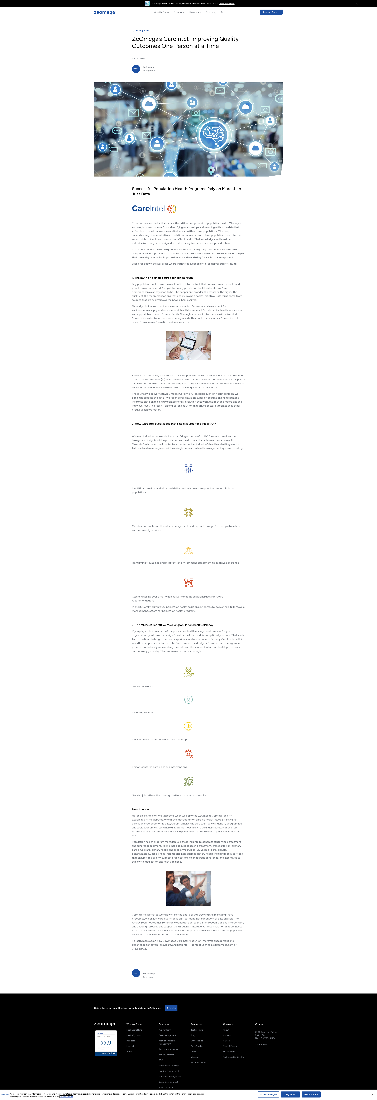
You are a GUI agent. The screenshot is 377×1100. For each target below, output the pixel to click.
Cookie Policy (66, 1097)
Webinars (195, 1057)
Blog (193, 1035)
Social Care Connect (168, 1082)
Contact (227, 1035)
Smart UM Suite (166, 1087)
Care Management (167, 1035)
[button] (161, 12)
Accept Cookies (311, 1094)
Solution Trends (198, 1062)
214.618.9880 (261, 1044)
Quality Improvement (169, 1049)
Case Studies (197, 1046)
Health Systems (134, 1035)
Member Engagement (169, 1071)
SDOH (161, 1060)
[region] (188, 1095)
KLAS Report (229, 1051)
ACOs (129, 1051)
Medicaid (131, 1046)
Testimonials (197, 1030)
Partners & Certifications (234, 1057)
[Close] (372, 1094)
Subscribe (171, 1008)
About (226, 1030)
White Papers (197, 1041)
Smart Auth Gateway (168, 1065)
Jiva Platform (165, 1030)
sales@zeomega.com (220, 944)
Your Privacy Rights (268, 1094)
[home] (109, 13)
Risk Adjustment (166, 1055)
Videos (194, 1051)
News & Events (230, 1046)
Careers (226, 1041)
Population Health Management (167, 1042)
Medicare (131, 1041)
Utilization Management (170, 1076)
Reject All (290, 1094)
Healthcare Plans (134, 1030)
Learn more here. (227, 3)
